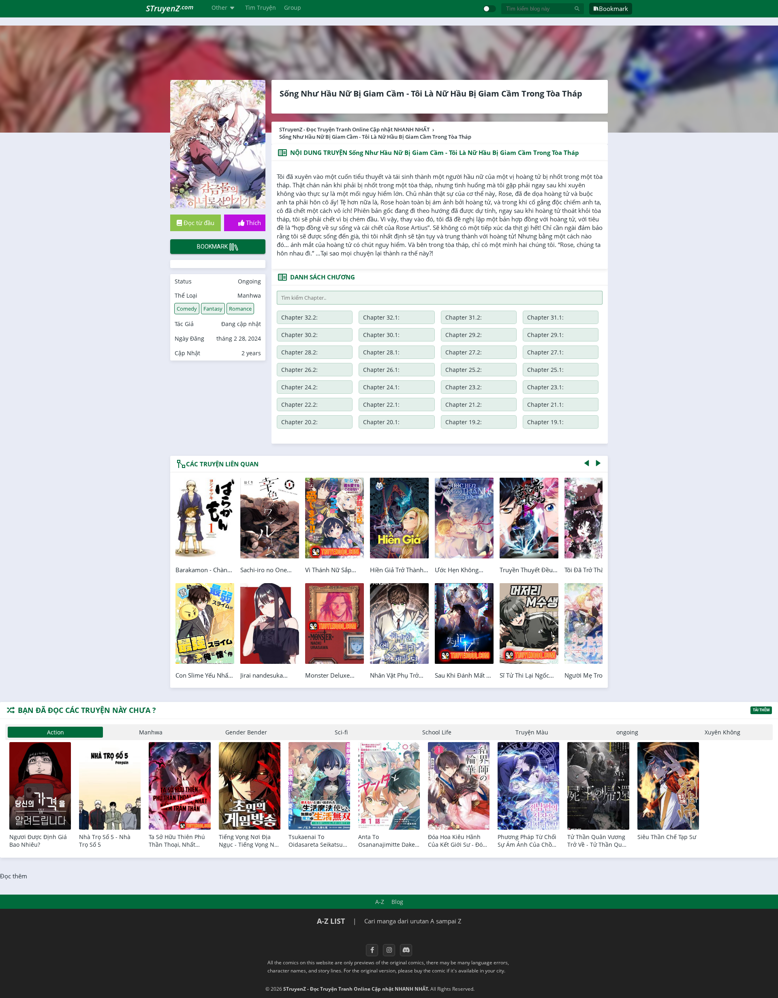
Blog (397, 902)
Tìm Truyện (260, 7)
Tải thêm (761, 710)
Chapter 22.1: (381, 404)
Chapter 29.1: (545, 335)
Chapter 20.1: (381, 422)
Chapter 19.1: (545, 422)
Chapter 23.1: (545, 387)
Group (292, 7)
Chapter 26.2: (299, 369)
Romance (240, 308)
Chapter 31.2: (463, 317)
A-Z (379, 902)
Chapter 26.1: (381, 369)
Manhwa (249, 295)
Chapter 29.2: (463, 335)
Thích (252, 223)
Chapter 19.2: (463, 422)
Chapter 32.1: (381, 317)
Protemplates (497, 988)
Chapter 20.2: (299, 422)
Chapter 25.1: (545, 369)
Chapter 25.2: (463, 369)
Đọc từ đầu (198, 223)
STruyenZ (169, 8)
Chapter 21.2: (463, 404)
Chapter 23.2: (463, 387)
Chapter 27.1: (545, 352)
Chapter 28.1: (381, 352)
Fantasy (212, 308)
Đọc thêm (13, 876)
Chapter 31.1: (545, 317)
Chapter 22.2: (299, 404)
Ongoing (249, 281)
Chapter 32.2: (299, 317)
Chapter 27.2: (463, 352)
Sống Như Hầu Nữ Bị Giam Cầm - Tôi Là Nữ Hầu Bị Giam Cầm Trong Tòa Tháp (431, 93)
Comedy (187, 308)
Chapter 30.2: (299, 335)
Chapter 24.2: (299, 387)
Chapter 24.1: (381, 387)
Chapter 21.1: (545, 404)
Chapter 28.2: (299, 352)
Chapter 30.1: (381, 335)
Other (219, 7)
